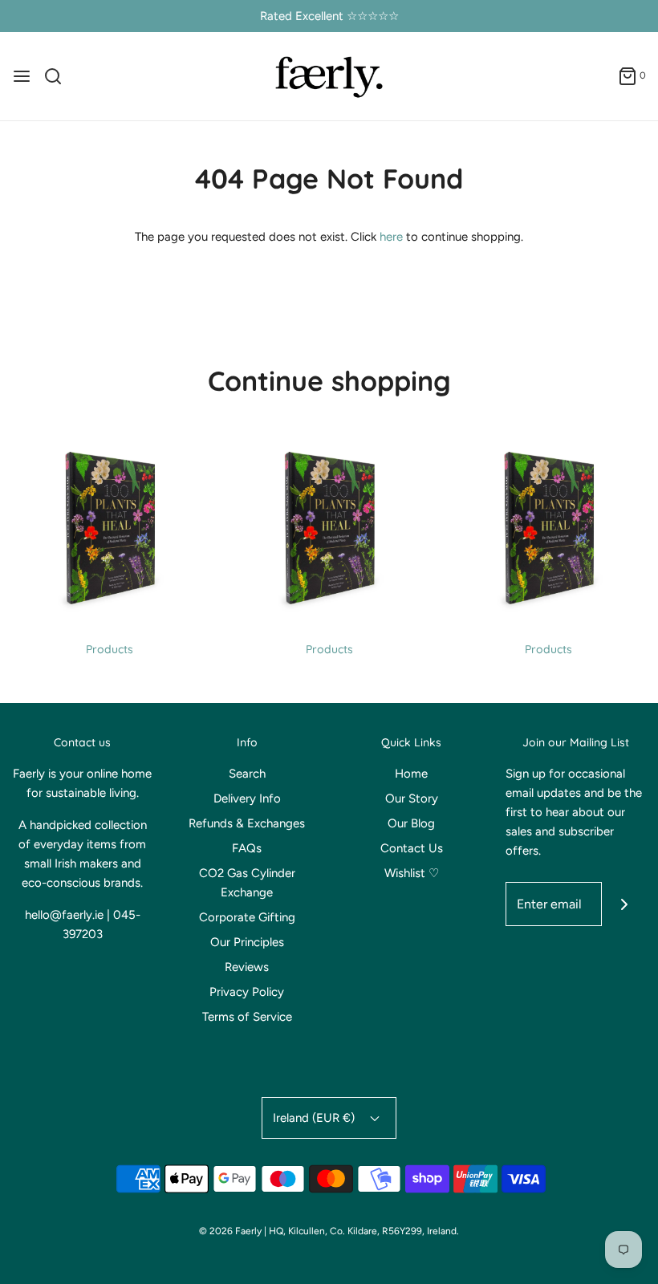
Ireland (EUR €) (315, 1118)
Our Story (411, 798)
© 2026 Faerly (230, 1231)
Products (109, 649)
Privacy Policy (246, 992)
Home (411, 773)
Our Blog (411, 823)
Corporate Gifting (247, 917)
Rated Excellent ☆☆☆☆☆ (329, 16)
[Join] (624, 904)
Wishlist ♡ (411, 873)
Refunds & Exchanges (247, 823)
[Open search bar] (59, 76)
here (391, 237)
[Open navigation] (21, 76)
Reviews (247, 967)
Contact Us (411, 848)
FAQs (247, 848)
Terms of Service (247, 1017)
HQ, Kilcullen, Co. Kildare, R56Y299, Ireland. (364, 1231)
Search (247, 773)
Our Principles (247, 942)
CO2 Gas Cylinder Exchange (247, 883)
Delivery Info (247, 798)
